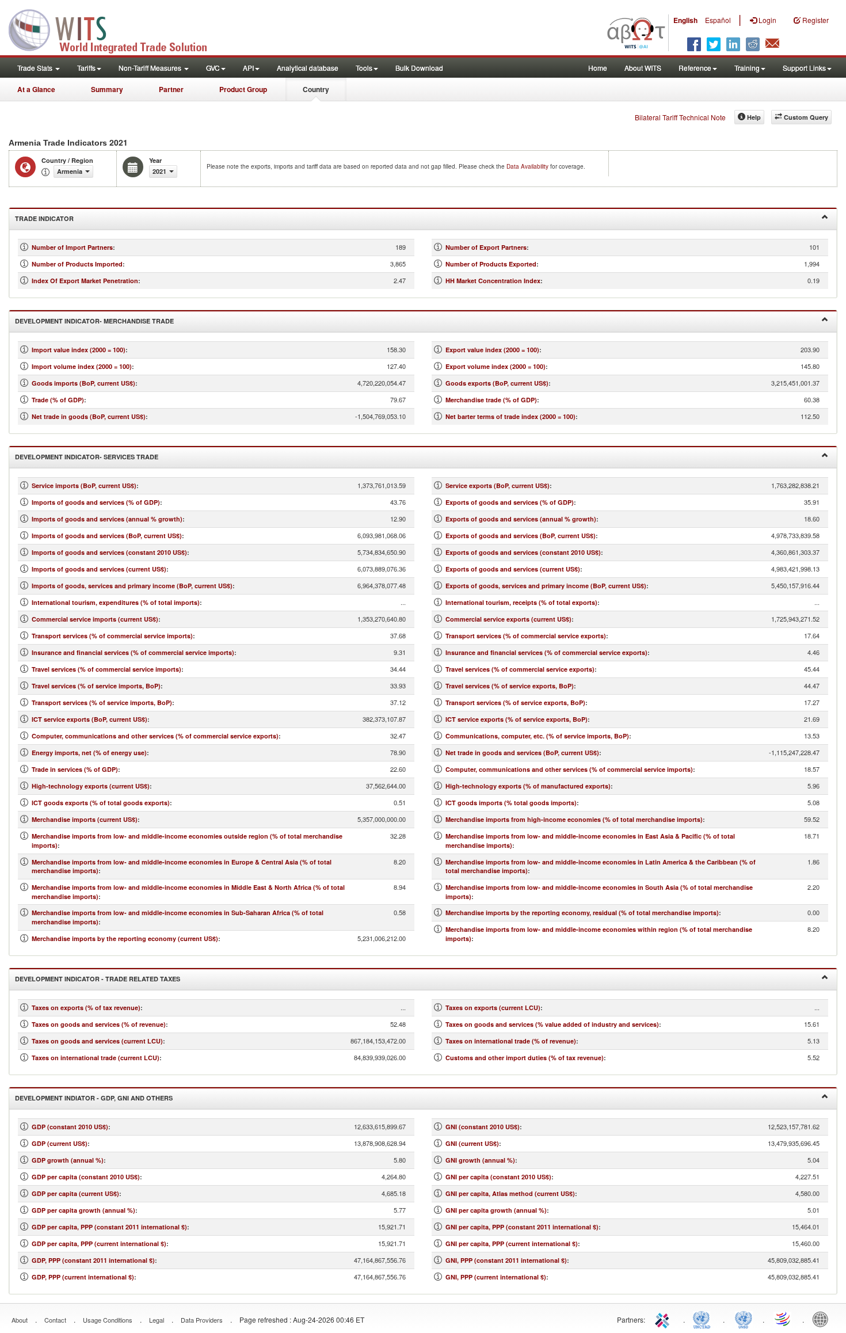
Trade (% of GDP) (58, 399)
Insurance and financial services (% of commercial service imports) (133, 652)
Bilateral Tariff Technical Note (680, 117)
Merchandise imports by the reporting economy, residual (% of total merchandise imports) (582, 912)
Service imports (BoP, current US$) (84, 485)
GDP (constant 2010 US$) (70, 1126)
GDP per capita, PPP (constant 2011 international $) (109, 1226)
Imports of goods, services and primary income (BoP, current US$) (132, 585)
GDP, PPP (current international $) (83, 1277)
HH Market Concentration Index (492, 280)
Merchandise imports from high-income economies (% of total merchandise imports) (574, 819)
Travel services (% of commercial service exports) (520, 669)
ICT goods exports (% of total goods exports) (101, 802)
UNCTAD (703, 1318)
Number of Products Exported (490, 264)
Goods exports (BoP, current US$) (496, 383)
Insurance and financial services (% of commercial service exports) (546, 652)
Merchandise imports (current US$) (85, 819)
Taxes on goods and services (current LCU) (97, 1041)
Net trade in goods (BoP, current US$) (89, 416)
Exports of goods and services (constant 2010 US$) (523, 552)
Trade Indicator (44, 218)
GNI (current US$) (472, 1143)
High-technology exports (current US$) (91, 786)
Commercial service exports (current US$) (508, 619)
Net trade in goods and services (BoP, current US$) (522, 752)
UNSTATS (743, 1318)
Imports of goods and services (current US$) (99, 569)
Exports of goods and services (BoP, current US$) (520, 535)
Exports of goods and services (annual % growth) (520, 519)
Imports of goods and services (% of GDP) (96, 502)
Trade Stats (35, 68)
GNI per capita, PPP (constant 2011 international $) (522, 1226)
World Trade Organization (783, 1318)
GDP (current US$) (59, 1143)
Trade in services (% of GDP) (75, 769)
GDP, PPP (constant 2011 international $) (93, 1260)
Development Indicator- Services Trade (86, 456)
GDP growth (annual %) (68, 1160)
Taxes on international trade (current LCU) (95, 1057)
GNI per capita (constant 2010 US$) (498, 1176)
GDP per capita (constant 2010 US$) (86, 1176)
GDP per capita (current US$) (75, 1193)
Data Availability (528, 166)
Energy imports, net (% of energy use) (89, 752)
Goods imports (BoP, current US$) (83, 383)
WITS (115, 29)
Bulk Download (419, 68)
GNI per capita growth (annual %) (496, 1210)
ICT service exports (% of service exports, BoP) (516, 719)
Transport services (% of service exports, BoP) (515, 702)
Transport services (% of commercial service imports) (112, 635)
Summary (107, 89)
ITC (664, 1318)
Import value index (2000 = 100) (78, 349)
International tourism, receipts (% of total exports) (521, 602)
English (685, 20)
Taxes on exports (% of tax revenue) (86, 1007)
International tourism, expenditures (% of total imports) (116, 602)
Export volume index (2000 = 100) (495, 366)
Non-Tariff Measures (151, 68)
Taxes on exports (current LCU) (492, 1007)
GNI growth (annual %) (480, 1160)
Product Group (243, 89)
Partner (171, 89)
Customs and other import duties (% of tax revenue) (524, 1057)
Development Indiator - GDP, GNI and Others (94, 1098)
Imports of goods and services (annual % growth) (107, 519)
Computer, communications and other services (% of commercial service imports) (569, 769)
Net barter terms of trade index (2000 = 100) (510, 416)
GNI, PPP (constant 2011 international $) (506, 1260)
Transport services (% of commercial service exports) (525, 635)
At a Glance (36, 89)
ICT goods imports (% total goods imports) (511, 802)
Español (718, 20)
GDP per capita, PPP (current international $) (99, 1243)
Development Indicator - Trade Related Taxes (97, 978)
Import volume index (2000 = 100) (82, 366)
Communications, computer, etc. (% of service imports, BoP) (537, 736)
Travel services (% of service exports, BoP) (509, 685)
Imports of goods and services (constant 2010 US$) (109, 552)
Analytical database (307, 68)
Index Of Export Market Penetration (85, 280)
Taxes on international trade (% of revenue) (510, 1041)
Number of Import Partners (72, 247)
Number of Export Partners (486, 247)
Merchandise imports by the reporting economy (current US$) (125, 938)
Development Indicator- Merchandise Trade (94, 321)
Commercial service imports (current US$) (95, 619)
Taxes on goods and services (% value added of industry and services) (552, 1024)
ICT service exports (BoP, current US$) (89, 719)
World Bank (822, 1318)
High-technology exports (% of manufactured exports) (528, 786)
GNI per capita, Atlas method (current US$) (510, 1193)
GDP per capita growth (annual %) (83, 1210)
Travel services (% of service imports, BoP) (96, 685)
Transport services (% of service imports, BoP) (102, 702)
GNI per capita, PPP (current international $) (511, 1243)
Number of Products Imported (77, 264)
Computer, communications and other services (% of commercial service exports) (155, 736)
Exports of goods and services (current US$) (512, 569)
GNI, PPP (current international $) (495, 1277)
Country (316, 89)
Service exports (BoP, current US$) (497, 485)
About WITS (642, 68)
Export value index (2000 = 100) (492, 349)
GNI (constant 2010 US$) (482, 1126)
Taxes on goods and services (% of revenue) (99, 1024)
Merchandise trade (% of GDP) (491, 399)
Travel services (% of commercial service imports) (106, 669)
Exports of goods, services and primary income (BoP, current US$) (545, 585)
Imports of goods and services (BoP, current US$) (107, 535)
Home (597, 68)
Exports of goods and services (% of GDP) (509, 502)
